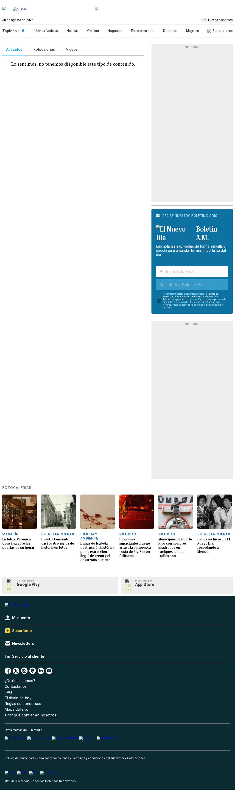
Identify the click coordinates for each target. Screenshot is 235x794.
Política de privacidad (19, 758)
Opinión (93, 31)
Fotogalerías (16, 488)
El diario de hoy (18, 698)
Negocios (115, 31)
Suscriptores (223, 31)
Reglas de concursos (23, 704)
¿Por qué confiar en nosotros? (31, 715)
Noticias (72, 31)
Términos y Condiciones (188, 296)
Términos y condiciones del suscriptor (98, 758)
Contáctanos (16, 686)
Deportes (170, 31)
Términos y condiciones (53, 758)
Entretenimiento (142, 31)
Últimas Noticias (46, 31)
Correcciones (136, 758)
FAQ (8, 692)
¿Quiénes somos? (20, 681)
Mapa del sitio (16, 709)
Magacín (192, 31)
